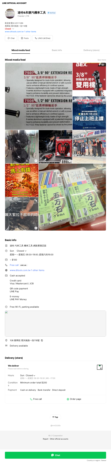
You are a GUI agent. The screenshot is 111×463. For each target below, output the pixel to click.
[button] (24, 38)
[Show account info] (51, 13)
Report (45, 439)
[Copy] (42, 340)
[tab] (21, 50)
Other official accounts (59, 439)
